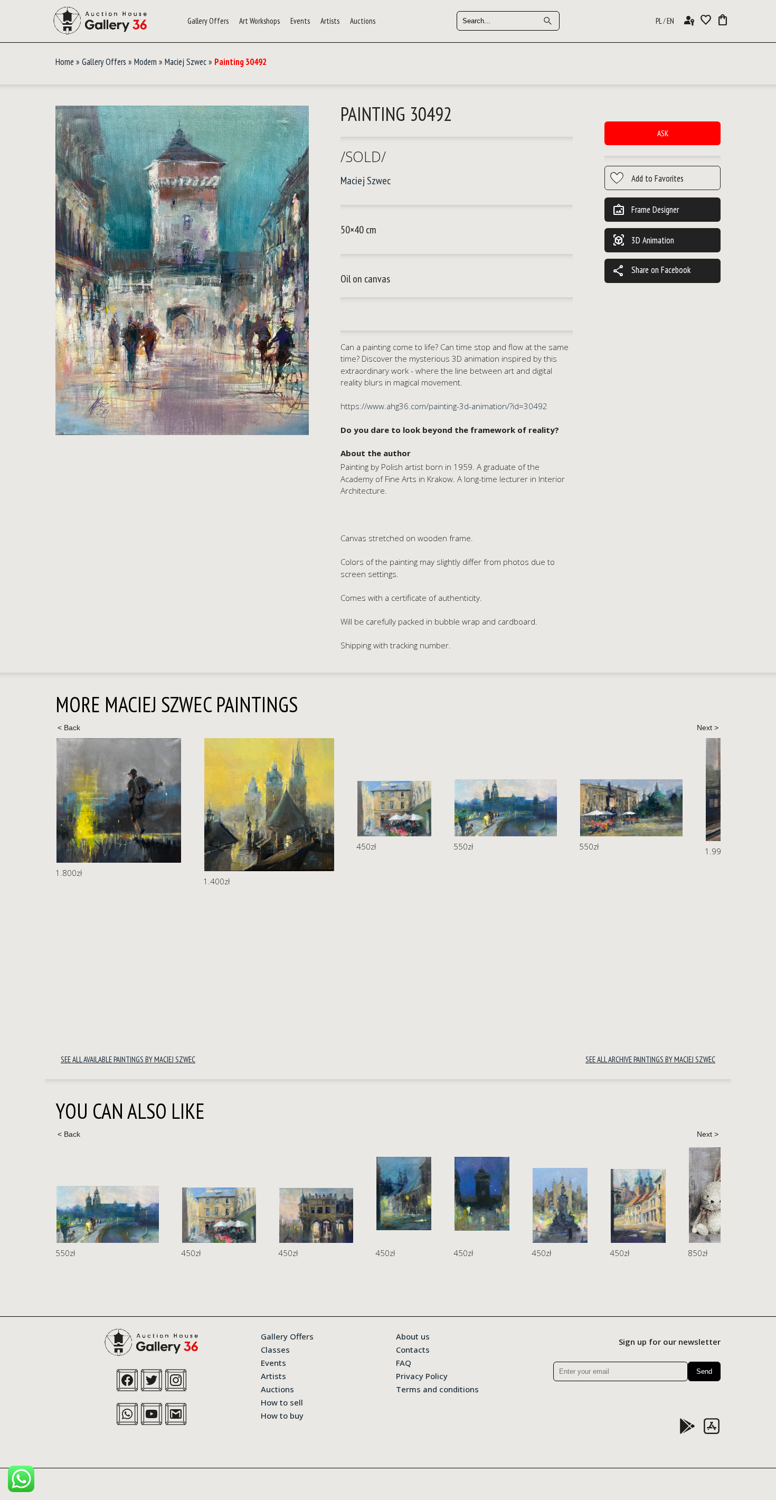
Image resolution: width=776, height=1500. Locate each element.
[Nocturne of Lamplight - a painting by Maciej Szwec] (278, 1193)
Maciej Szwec (185, 62)
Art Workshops (259, 21)
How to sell (282, 1402)
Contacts (413, 1349)
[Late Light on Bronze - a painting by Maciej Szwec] (434, 1205)
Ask (662, 133)
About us (413, 1336)
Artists (329, 21)
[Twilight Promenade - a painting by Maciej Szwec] (358, 807)
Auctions (362, 21)
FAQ (403, 1362)
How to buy (282, 1415)
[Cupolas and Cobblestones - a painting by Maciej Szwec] (512, 1205)
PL (659, 21)
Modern (145, 62)
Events (300, 21)
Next (707, 727)
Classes (275, 1349)
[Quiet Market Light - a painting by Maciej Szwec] (483, 807)
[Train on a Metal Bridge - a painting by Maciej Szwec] (609, 789)
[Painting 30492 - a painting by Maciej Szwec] (182, 271)
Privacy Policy (422, 1375)
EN (670, 21)
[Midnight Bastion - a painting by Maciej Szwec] (356, 1194)
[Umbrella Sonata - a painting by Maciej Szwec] (246, 808)
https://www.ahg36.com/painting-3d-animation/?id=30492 (443, 406)
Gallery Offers (208, 21)
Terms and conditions (437, 1388)
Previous (68, 727)
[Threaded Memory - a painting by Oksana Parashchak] (697, 1195)
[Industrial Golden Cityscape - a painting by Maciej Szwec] (121, 804)
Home (64, 62)
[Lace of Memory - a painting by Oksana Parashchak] (600, 1195)
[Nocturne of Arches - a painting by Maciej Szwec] (191, 1215)
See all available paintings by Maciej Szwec (128, 1059)
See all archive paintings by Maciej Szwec (650, 1059)
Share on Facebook (651, 270)
